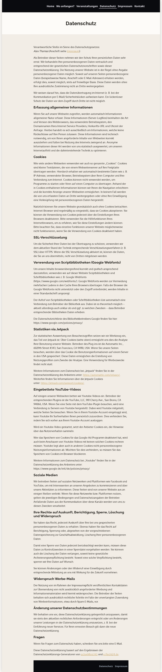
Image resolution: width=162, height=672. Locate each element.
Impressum (125, 6)
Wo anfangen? (65, 6)
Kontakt (139, 6)
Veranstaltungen (87, 6)
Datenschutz (108, 6)
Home (50, 6)
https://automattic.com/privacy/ (101, 374)
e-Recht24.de (110, 654)
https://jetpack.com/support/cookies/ (62, 383)
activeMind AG (89, 654)
